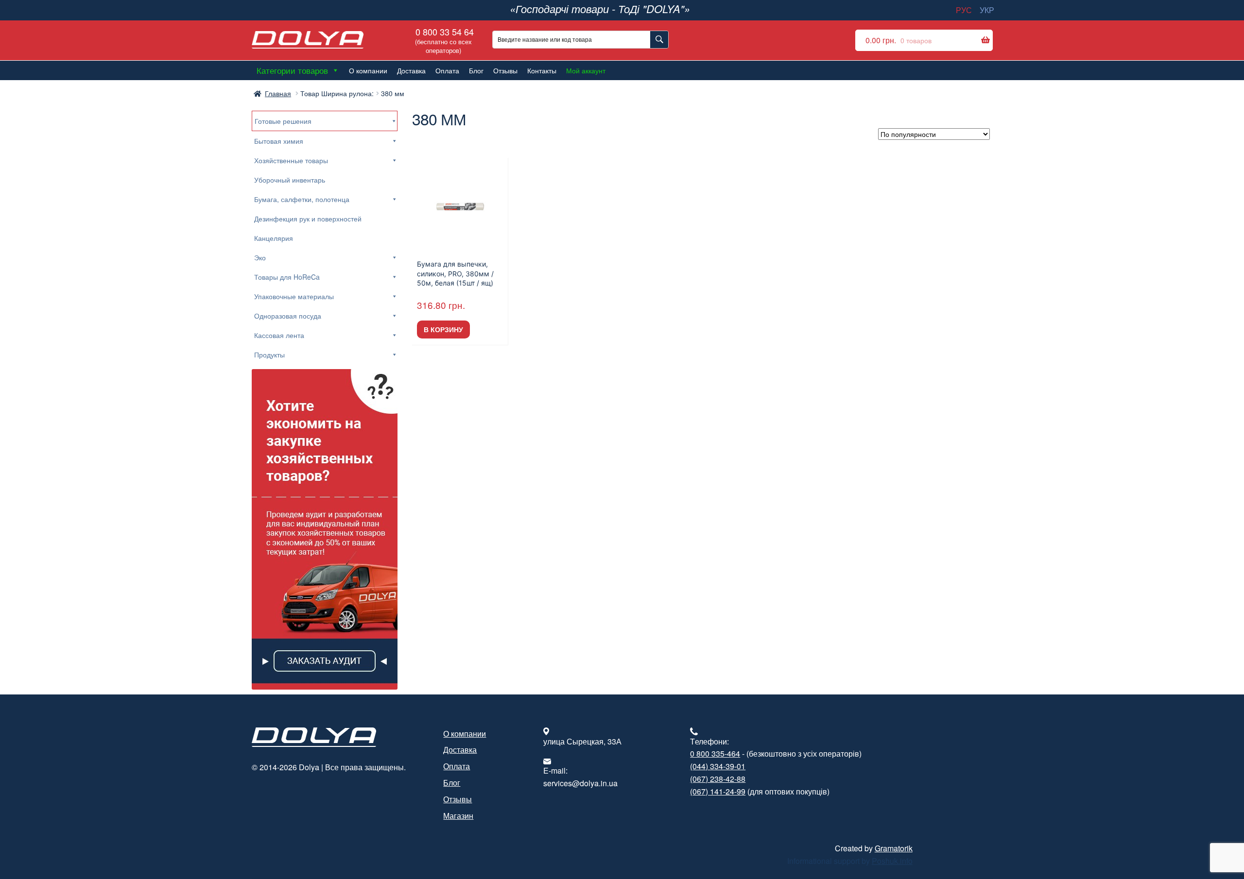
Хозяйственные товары (291, 160)
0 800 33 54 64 (443, 40)
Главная (278, 93)
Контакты (541, 70)
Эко (260, 257)
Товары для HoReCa (287, 277)
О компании (368, 70)
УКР (987, 10)
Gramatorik (894, 848)
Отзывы (505, 70)
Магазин (458, 815)
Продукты (269, 354)
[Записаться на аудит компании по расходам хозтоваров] (324, 529)
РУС (964, 10)
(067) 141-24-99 (717, 791)
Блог (476, 70)
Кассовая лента (279, 335)
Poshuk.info (892, 860)
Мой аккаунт (585, 70)
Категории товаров (292, 70)
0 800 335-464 (715, 753)
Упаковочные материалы (294, 296)
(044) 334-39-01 (717, 766)
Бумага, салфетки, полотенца (301, 199)
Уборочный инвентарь (289, 180)
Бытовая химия (278, 141)
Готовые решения (283, 121)
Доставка (411, 70)
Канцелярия (273, 238)
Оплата (447, 70)
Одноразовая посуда (287, 316)
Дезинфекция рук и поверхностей (308, 218)
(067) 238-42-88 (717, 778)
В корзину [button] (443, 329)
